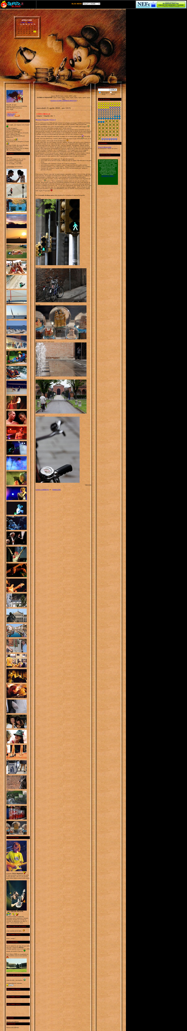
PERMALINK (56, 489)
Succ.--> (30, 22)
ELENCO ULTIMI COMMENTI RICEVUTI (64, 100)
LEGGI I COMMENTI (42, 489)
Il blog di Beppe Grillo (104, 147)
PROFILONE (11, 114)
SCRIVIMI (10, 115)
